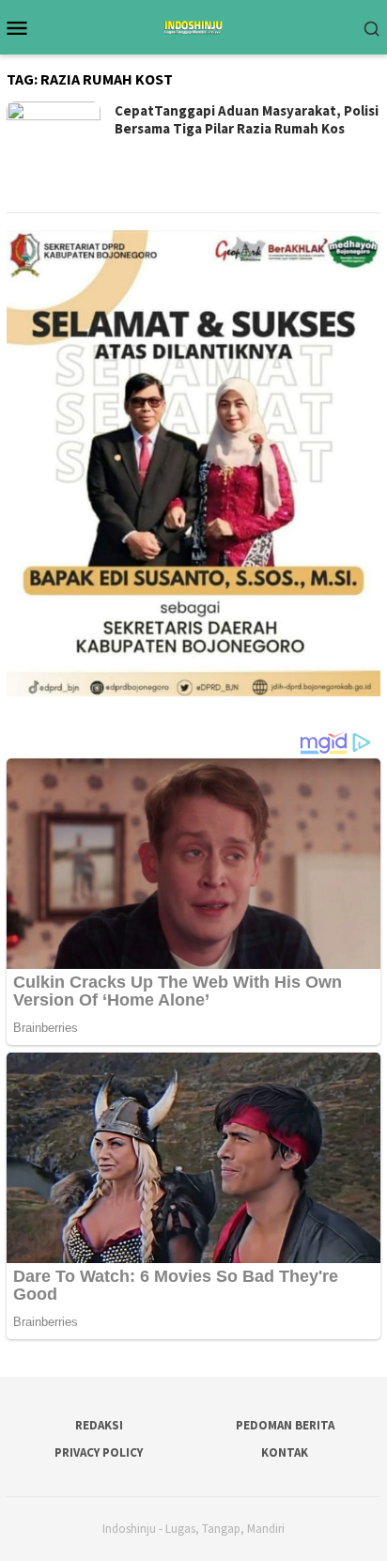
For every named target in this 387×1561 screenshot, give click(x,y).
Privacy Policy (98, 1452)
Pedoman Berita (285, 1425)
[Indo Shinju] (193, 25)
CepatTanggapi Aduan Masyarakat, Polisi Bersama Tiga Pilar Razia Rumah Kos (247, 119)
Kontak (284, 1452)
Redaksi (99, 1425)
